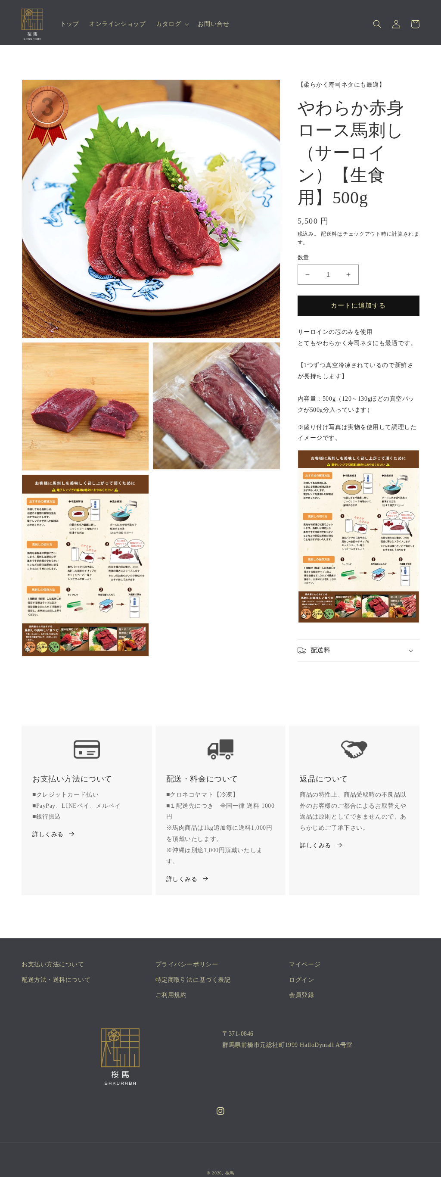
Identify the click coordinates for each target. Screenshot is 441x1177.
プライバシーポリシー (186, 964)
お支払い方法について (53, 964)
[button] (172, 24)
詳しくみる (48, 834)
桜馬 (229, 1173)
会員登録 (301, 995)
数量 (303, 257)
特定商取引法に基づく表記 (193, 980)
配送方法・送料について (56, 980)
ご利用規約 (171, 995)
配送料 (329, 234)
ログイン (301, 980)
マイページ (304, 964)
